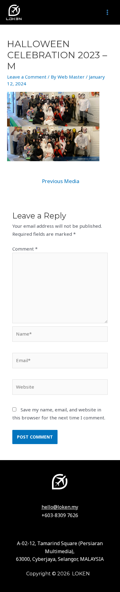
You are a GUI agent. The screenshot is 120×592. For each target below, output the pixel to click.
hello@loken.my (60, 507)
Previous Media (60, 181)
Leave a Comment (26, 77)
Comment (25, 249)
